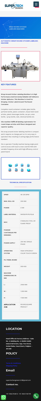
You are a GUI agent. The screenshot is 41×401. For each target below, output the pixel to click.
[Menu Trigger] (36, 4)
